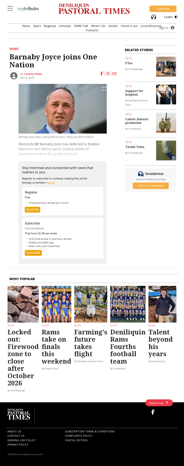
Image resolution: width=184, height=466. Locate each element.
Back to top (156, 403)
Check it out (129, 26)
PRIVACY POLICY (18, 444)
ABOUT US (14, 431)
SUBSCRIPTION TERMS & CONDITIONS (90, 431)
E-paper (168, 17)
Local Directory (151, 26)
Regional (50, 26)
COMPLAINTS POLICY (79, 435)
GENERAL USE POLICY (21, 440)
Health (113, 26)
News (26, 26)
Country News (33, 74)
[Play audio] (153, 16)
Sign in (163, 28)
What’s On (98, 26)
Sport (37, 26)
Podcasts (92, 30)
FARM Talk (81, 26)
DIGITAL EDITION (76, 440)
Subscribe (163, 9)
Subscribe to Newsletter (151, 185)
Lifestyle (65, 26)
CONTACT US (16, 435)
